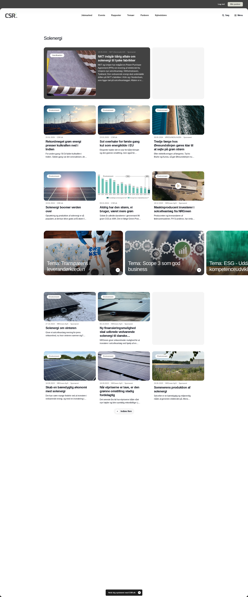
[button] (118, 270)
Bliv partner (235, 4)
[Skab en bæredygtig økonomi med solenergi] (70, 375)
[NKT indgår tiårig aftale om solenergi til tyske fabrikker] (97, 73)
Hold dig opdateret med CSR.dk (122, 593)
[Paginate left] (46, 253)
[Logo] (11, 15)
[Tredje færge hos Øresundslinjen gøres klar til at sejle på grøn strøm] (178, 131)
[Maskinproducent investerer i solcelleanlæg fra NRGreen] (178, 195)
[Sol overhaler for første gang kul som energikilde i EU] (124, 129)
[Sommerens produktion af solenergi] (178, 375)
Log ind (221, 4)
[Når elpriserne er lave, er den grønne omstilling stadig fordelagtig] (124, 377)
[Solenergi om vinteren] (70, 314)
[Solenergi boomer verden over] (70, 195)
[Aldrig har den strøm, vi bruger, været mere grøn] (124, 195)
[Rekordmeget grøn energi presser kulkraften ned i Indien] (70, 131)
